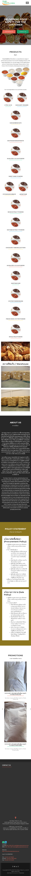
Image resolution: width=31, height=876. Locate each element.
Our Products (9, 31)
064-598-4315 (10, 845)
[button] (1, 708)
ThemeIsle (21, 873)
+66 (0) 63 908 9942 (11, 858)
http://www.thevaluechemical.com (10, 851)
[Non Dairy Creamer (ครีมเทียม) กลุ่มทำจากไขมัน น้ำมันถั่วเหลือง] (15, 722)
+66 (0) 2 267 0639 (9, 860)
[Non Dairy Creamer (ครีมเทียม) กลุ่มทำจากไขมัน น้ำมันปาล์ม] (15, 676)
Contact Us (22, 31)
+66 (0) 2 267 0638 (9, 857)
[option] (15, 707)
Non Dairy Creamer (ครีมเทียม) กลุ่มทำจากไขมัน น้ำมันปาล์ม (15, 694)
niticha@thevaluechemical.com (20, 847)
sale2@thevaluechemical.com (21, 845)
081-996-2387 (9, 847)
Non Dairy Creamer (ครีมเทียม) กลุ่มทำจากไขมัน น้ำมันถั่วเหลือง (15, 744)
